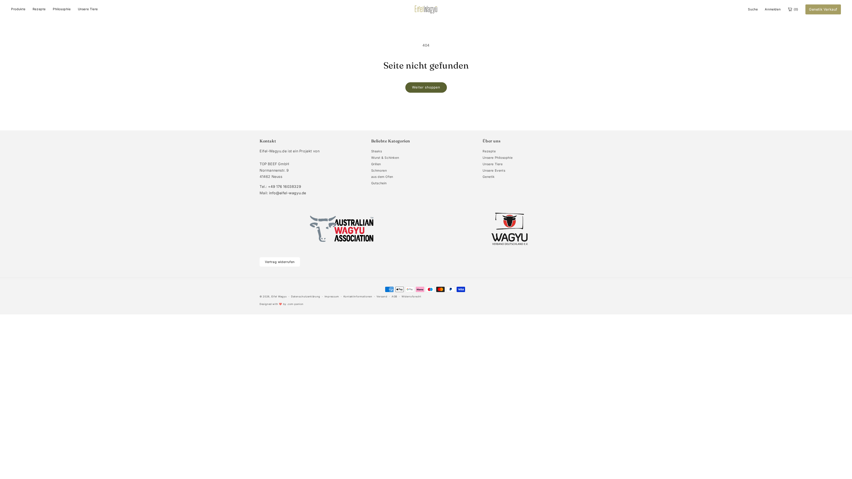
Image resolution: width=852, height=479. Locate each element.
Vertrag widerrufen (280, 262)
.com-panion (295, 304)
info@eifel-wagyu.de (287, 193)
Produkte (18, 9)
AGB (394, 296)
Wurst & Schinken (385, 157)
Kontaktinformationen (357, 296)
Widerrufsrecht (411, 296)
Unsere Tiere (88, 9)
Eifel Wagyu (279, 296)
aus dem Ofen (382, 177)
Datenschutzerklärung (305, 296)
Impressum (332, 296)
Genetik (489, 177)
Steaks (376, 151)
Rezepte (39, 9)
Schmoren (379, 170)
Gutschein (379, 183)
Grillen (376, 164)
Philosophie (62, 9)
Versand (382, 296)
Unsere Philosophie (498, 157)
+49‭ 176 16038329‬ (284, 186)
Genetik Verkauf (823, 9)
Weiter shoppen (426, 87)
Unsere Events (494, 170)
